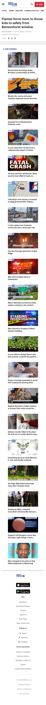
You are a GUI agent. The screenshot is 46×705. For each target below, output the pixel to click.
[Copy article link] (15, 38)
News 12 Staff (7, 32)
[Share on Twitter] (12, 38)
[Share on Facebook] (9, 38)
